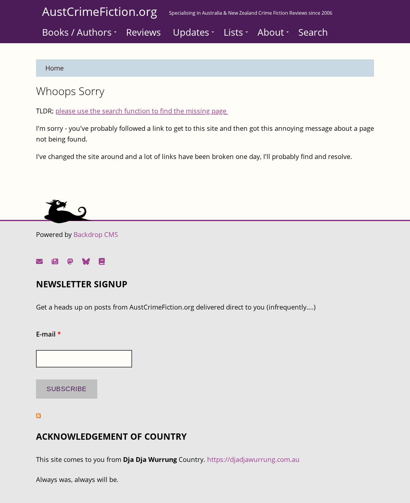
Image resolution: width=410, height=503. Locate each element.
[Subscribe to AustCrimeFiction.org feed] (38, 415)
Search (313, 32)
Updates (191, 32)
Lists (233, 32)
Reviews (143, 32)
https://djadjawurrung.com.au (253, 459)
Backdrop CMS (96, 234)
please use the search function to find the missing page (142, 110)
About (271, 32)
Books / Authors (77, 32)
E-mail (48, 334)
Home (54, 68)
